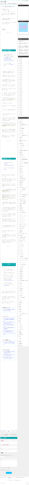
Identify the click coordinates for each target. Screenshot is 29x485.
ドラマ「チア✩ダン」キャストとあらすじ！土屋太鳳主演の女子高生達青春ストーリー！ (9, 319)
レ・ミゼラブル (22, 266)
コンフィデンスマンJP (22, 157)
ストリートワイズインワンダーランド (24, 260)
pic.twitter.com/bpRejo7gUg (8, 280)
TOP (3, 477)
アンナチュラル (22, 131)
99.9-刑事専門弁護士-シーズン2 (24, 124)
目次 (19, 480)
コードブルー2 (21, 249)
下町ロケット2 (21, 175)
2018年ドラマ (21, 121)
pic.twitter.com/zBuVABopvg (8, 60)
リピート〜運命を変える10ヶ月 (23, 135)
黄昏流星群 (21, 182)
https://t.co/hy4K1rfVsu (8, 59)
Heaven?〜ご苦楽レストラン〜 (23, 233)
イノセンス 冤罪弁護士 (22, 189)
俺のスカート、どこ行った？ (23, 224)
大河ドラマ (20, 311)
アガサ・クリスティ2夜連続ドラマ (24, 258)
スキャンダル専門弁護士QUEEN (24, 194)
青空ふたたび (20, 345)
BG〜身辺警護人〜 (22, 128)
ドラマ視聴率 (20, 290)
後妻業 (20, 205)
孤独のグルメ (20, 318)
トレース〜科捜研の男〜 (23, 196)
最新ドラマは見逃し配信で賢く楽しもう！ (13, 3)
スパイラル (21, 217)
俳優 (19, 304)
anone (21, 126)
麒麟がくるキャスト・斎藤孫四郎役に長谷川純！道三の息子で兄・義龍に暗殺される (23, 47)
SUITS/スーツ (22, 173)
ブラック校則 (20, 295)
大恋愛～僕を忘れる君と (23, 178)
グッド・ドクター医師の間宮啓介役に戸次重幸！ (5, 434)
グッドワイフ (21, 191)
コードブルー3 (21, 251)
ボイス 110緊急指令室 (22, 297)
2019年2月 (20, 84)
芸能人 (20, 336)
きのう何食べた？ (22, 210)
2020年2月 (20, 63)
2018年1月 (20, 107)
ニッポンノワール (21, 292)
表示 (4, 29)
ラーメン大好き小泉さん (23, 264)
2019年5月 (20, 79)
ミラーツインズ (22, 221)
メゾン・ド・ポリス (22, 198)
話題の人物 (20, 341)
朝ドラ (20, 322)
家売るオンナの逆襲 (22, 203)
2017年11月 (20, 111)
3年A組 (21, 185)
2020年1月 (20, 65)
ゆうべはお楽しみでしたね (23, 187)
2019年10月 (20, 70)
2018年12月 (20, 88)
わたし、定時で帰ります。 (23, 212)
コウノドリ (20, 247)
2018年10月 (20, 91)
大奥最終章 (21, 271)
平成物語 (21, 273)
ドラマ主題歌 (20, 288)
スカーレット (21, 327)
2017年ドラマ (21, 119)
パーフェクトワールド (22, 219)
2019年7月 (20, 75)
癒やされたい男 (22, 228)
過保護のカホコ (21, 343)
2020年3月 (20, 61)
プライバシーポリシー (11, 480)
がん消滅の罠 (21, 256)
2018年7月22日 (6, 285)
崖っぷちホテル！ (22, 166)
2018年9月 (20, 93)
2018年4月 (20, 102)
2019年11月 (20, 68)
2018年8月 (20, 95)
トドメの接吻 (21, 133)
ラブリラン (21, 164)
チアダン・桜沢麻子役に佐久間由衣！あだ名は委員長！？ (13, 434)
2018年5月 (20, 100)
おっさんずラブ (22, 155)
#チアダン (6, 163)
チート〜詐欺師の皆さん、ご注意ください (23, 281)
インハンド (21, 214)
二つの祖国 (21, 268)
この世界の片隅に (22, 145)
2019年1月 (20, 86)
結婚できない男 (21, 334)
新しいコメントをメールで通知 (5, 467)
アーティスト (20, 242)
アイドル (21, 338)
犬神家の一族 (21, 275)
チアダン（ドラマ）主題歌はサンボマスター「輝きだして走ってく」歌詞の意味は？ (9, 342)
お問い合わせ (21, 3)
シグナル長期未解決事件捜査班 (23, 159)
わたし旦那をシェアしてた (22, 240)
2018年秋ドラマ (21, 171)
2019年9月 (20, 72)
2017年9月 (20, 114)
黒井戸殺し (21, 278)
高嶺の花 (21, 152)
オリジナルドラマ (21, 244)
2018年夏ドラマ (4, 9)
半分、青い (21, 329)
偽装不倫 (20, 306)
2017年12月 (20, 109)
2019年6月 (20, 77)
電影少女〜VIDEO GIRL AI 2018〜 (23, 141)
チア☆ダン (8, 9)
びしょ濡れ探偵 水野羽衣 (22, 237)
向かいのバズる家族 (22, 226)
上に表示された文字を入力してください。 (6, 455)
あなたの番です (21, 235)
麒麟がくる (21, 315)
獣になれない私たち (22, 180)
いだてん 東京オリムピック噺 (23, 313)
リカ (19, 299)
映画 (19, 320)
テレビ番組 (20, 283)
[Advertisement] (8, 40)
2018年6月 (20, 98)
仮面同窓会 (20, 302)
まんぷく (21, 325)
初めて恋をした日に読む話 (23, 201)
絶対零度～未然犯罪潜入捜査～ (23, 150)
